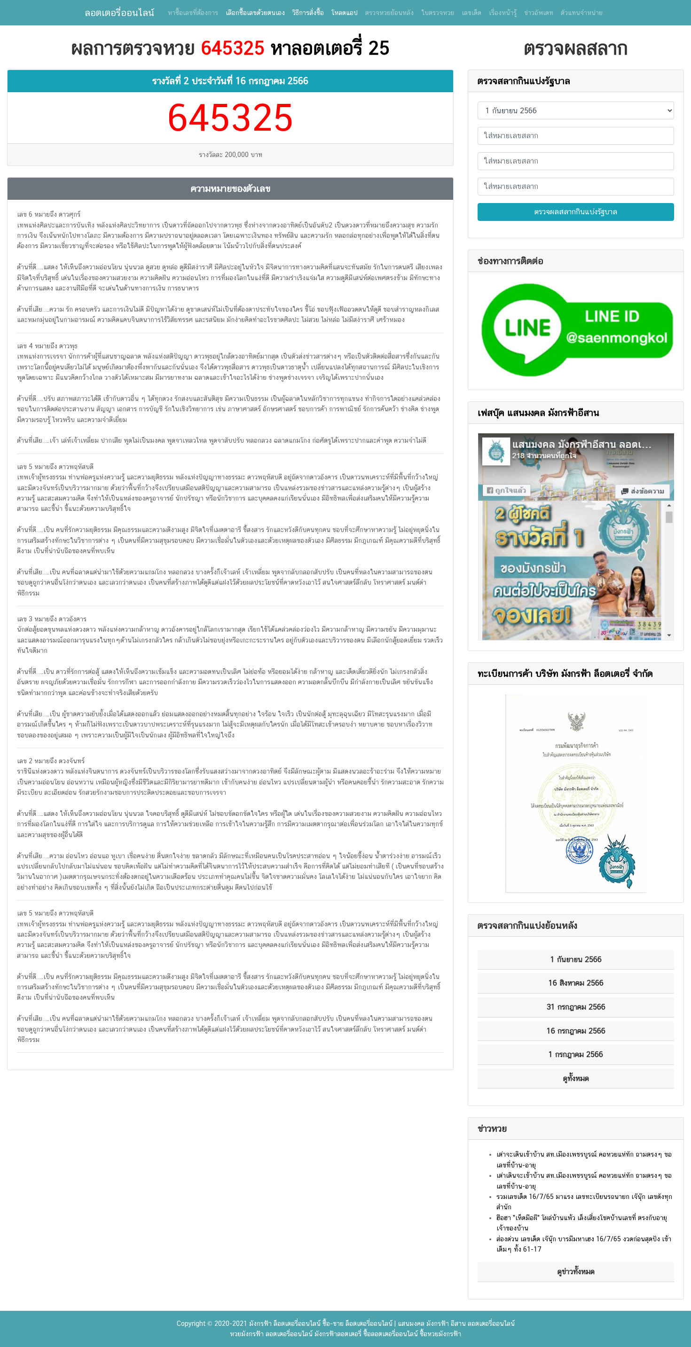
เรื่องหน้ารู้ (503, 12)
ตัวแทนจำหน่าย (582, 12)
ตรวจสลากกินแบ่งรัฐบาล (524, 80)
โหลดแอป (344, 12)
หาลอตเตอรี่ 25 (330, 48)
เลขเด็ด (471, 12)
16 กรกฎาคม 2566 (272, 80)
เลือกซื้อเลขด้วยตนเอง (255, 12)
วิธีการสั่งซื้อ (308, 12)
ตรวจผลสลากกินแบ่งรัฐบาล (575, 211)
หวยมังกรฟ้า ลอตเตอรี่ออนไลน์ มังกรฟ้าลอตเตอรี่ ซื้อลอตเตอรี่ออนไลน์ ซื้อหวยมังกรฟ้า (345, 1334)
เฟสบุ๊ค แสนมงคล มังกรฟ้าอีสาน (538, 412)
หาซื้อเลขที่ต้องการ (193, 12)
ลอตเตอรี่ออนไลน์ (119, 12)
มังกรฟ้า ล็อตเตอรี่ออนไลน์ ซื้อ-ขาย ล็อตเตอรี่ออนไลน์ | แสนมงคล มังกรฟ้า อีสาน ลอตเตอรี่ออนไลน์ (382, 1323)
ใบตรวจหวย (437, 12)
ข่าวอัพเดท (538, 12)
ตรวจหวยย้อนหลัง (389, 12)
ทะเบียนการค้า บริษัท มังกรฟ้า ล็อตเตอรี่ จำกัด (565, 673)
